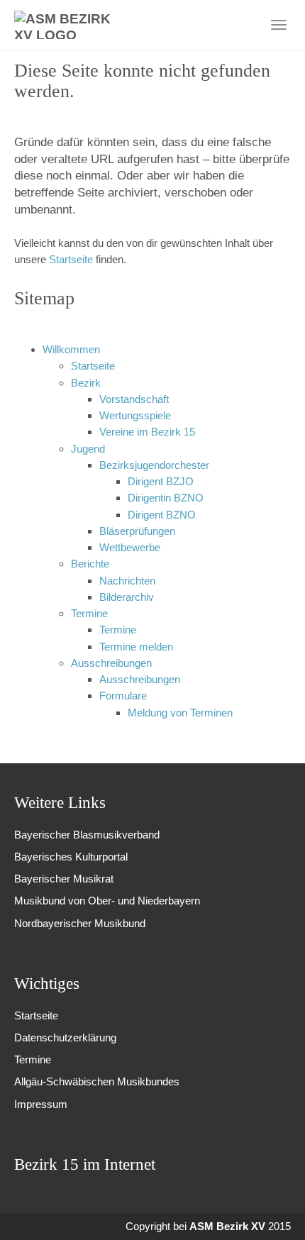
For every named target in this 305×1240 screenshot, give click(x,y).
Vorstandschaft (134, 399)
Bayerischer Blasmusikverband (87, 835)
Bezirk (86, 383)
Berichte (90, 564)
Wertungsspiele (135, 415)
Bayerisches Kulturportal (71, 857)
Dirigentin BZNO (166, 498)
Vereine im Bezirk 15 (147, 432)
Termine (89, 613)
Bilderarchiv (126, 597)
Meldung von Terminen (180, 713)
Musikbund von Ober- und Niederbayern (107, 901)
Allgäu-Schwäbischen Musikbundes (96, 1081)
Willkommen (71, 349)
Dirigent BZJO (161, 481)
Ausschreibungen (111, 663)
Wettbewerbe (129, 547)
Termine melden (136, 647)
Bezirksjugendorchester (154, 465)
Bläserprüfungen (137, 531)
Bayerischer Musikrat (63, 879)
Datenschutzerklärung (65, 1037)
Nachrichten (127, 581)
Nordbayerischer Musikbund (79, 923)
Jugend (88, 449)
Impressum (40, 1104)
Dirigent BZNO (162, 515)
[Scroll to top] (275, 1210)
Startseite (72, 259)
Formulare (123, 696)
